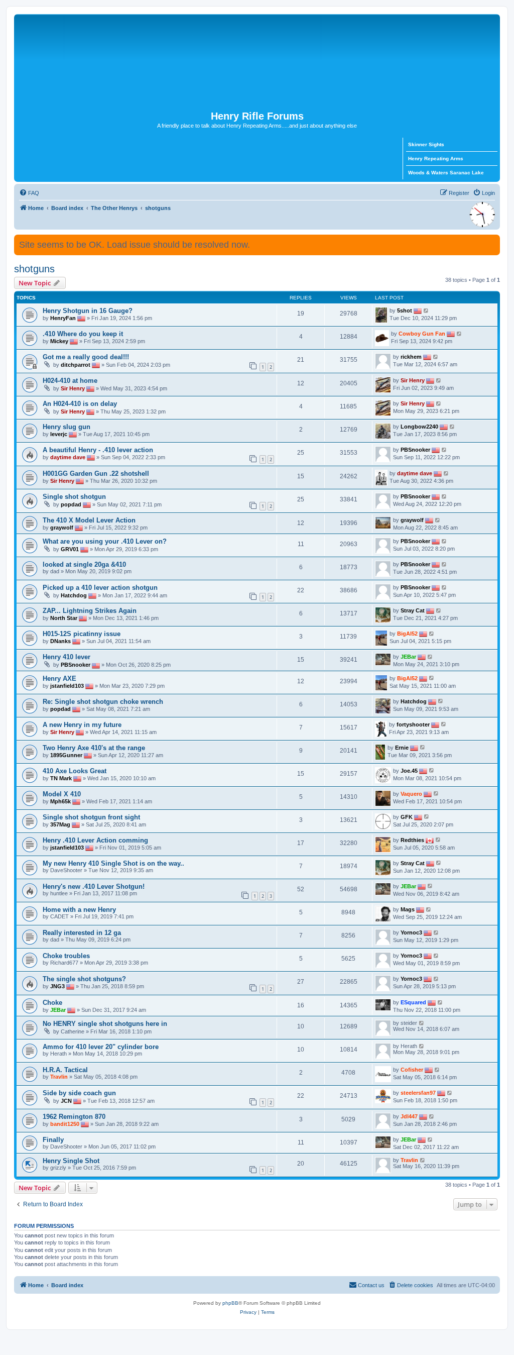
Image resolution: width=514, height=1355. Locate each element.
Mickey (59, 341)
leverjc (58, 434)
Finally (53, 1139)
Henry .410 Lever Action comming (95, 840)
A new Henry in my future (82, 724)
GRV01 (70, 549)
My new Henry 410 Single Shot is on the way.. (113, 863)
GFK (407, 816)
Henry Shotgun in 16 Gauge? (88, 311)
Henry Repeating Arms (435, 158)
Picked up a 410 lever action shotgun (100, 587)
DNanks (60, 641)
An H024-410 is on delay (80, 403)
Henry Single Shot (71, 1161)
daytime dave (67, 457)
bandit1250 (64, 1124)
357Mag (60, 824)
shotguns (34, 268)
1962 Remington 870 (74, 1116)
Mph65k (60, 801)
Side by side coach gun (79, 1093)
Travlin (59, 1077)
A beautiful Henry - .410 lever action (98, 450)
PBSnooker (415, 450)
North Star (63, 618)
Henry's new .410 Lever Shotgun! (94, 886)
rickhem (411, 357)
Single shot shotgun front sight (91, 817)
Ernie (402, 747)
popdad (71, 504)
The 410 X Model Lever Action (89, 520)
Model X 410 (62, 794)
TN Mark (61, 778)
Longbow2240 (419, 427)
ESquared (413, 1002)
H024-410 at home (70, 380)
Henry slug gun (66, 427)
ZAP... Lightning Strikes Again (90, 610)
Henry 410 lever (66, 657)
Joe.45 (409, 770)
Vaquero (411, 793)
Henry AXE (59, 678)
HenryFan (63, 318)
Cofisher (412, 1070)
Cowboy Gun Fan (422, 334)
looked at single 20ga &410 (84, 564)
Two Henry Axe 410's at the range (94, 748)
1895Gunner (66, 755)
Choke (52, 1002)
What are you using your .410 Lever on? (105, 541)
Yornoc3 (411, 932)
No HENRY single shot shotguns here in (105, 1023)
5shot (404, 310)
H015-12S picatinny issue (81, 634)
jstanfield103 (67, 685)
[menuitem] (29, 193)
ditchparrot (75, 365)
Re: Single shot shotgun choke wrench (103, 701)
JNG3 (57, 986)
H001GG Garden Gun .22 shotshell (96, 473)
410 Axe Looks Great (74, 771)
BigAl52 (407, 634)
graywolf (61, 528)
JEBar (408, 657)
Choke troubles (66, 956)
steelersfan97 (418, 1093)
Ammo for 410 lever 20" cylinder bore (101, 1047)
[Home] (257, 62)
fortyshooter (413, 724)
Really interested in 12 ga (82, 932)
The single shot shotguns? (84, 979)
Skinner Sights (426, 144)
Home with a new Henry (79, 909)
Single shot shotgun (74, 496)
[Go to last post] (426, 310)
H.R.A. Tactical (65, 1070)
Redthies (412, 840)
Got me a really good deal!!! (86, 357)
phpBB (230, 1303)
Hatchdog (74, 595)
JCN (66, 1101)
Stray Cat (413, 610)
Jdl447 (409, 1116)
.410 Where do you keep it (83, 334)
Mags (408, 909)
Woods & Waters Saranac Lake (446, 172)
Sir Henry (73, 388)
